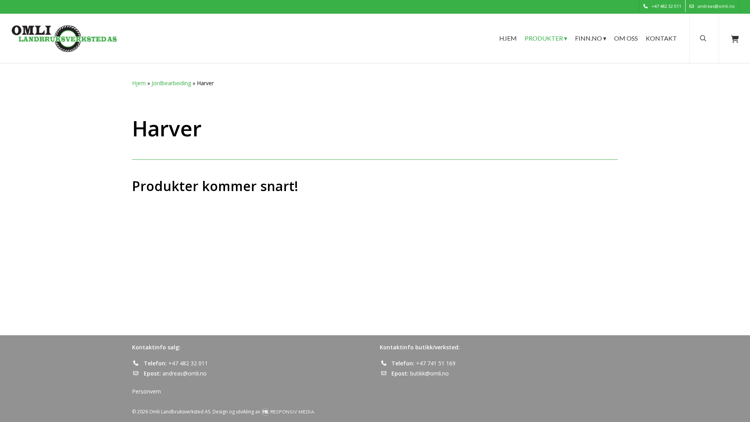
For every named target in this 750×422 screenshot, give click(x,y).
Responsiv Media (292, 412)
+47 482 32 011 (188, 363)
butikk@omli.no (429, 373)
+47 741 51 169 (435, 363)
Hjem (139, 83)
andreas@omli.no (184, 373)
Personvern (146, 391)
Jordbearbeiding (171, 83)
